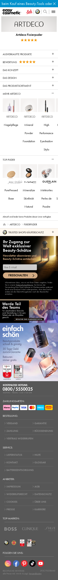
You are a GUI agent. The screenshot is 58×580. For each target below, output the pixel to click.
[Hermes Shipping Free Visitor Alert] (29, 3)
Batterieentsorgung (20, 470)
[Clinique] (30, 529)
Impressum (13, 486)
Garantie (40, 423)
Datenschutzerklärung (24, 285)
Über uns (40, 501)
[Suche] (45, 11)
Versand (12, 423)
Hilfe (37, 455)
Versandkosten (35, 573)
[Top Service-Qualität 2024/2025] (31, 543)
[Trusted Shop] (37, 11)
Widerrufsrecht (16, 494)
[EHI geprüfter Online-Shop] (14, 543)
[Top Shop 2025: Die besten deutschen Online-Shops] (22, 543)
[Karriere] (29, 311)
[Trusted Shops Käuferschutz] (6, 543)
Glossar (40, 462)
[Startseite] (4, 224)
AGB (37, 486)
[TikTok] (32, 563)
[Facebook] (16, 563)
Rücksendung (43, 431)
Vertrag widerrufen (19, 438)
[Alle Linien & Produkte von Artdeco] (29, 23)
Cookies (11, 501)
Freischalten (18, 275)
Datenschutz (43, 494)
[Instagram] (8, 563)
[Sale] (29, 11)
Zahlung (12, 431)
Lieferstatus (14, 455)
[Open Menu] (12, 12)
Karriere (40, 509)
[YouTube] (41, 563)
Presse (10, 509)
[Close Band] (54, 3)
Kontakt (12, 462)
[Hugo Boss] (10, 529)
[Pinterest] (24, 563)
